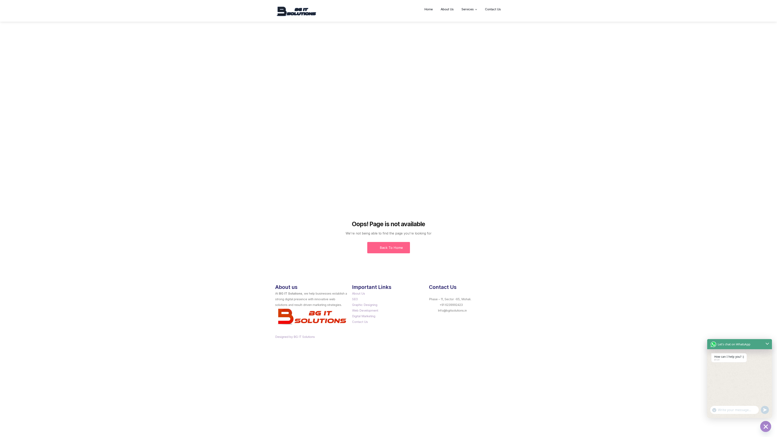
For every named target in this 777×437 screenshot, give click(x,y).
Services (468, 9)
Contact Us (493, 9)
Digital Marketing (363, 316)
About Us (447, 9)
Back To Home (391, 248)
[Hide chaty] (765, 426)
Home (428, 9)
